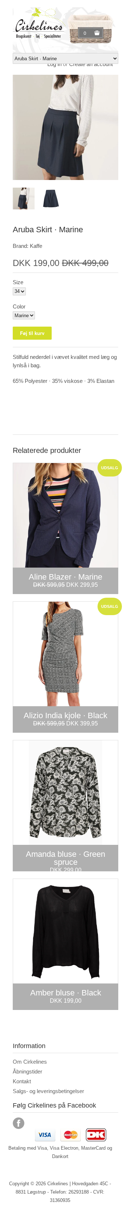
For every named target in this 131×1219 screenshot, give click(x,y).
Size (18, 282)
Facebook (18, 1123)
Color (19, 306)
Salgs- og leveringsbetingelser (48, 1091)
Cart (86, 33)
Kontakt (22, 1081)
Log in (54, 64)
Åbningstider (27, 1071)
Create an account (91, 64)
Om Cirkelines (30, 1062)
